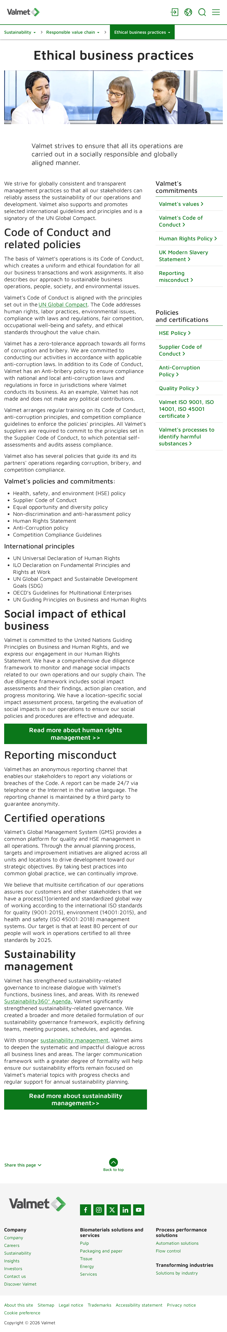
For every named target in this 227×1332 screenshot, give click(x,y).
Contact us (15, 1276)
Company (13, 1237)
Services (88, 1273)
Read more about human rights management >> (75, 733)
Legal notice (71, 1304)
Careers (11, 1245)
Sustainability (17, 1252)
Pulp (84, 1243)
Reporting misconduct (174, 276)
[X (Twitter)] (112, 1209)
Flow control (168, 1250)
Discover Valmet (20, 1283)
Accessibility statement (139, 1304)
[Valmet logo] (85, 12)
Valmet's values (179, 204)
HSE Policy (172, 333)
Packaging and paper (101, 1250)
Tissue (86, 1258)
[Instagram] (98, 1209)
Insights (11, 1260)
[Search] (202, 12)
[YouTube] (138, 1209)
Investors (13, 1268)
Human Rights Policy (186, 238)
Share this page (20, 1164)
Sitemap (46, 1304)
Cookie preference (22, 1312)
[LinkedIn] (125, 1209)
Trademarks (99, 1304)
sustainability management (74, 1040)
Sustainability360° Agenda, (38, 1001)
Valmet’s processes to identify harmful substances (187, 436)
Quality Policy (177, 388)
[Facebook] (85, 1209)
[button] (20, 32)
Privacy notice (181, 1304)
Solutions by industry (177, 1272)
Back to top (113, 1169)
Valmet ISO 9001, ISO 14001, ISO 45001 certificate (186, 409)
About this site (18, 1304)
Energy (87, 1266)
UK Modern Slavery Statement (183, 255)
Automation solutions (177, 1243)
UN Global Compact (62, 304)
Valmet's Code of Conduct (181, 221)
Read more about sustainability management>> (75, 1099)
